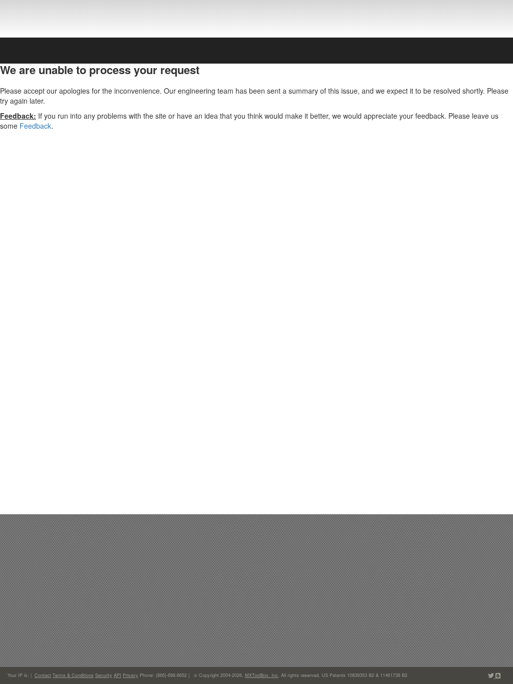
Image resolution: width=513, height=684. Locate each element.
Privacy (130, 675)
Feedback (35, 126)
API (117, 675)
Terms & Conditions (73, 675)
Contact (43, 675)
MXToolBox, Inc (261, 675)
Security (103, 675)
